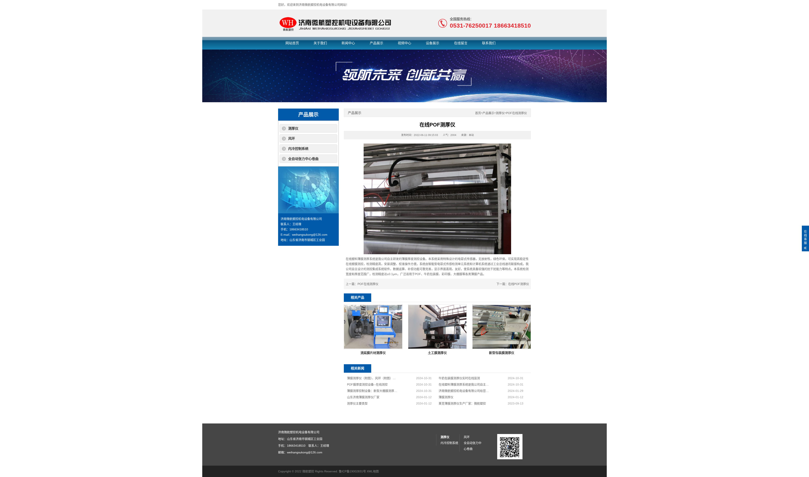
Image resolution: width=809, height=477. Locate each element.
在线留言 (460, 43)
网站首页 (292, 43)
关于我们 (320, 43)
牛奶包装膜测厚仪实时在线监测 (459, 378)
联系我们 (489, 43)
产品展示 (376, 43)
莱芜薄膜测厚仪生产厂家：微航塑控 (462, 403)
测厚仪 (293, 128)
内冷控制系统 (298, 148)
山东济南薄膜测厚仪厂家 (363, 397)
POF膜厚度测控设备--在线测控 (367, 384)
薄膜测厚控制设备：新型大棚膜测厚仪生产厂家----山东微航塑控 (372, 390)
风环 (291, 138)
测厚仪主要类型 (357, 403)
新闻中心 (348, 43)
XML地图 (373, 471)
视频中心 (404, 43)
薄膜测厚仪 (446, 397)
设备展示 (432, 43)
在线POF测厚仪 (518, 284)
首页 (478, 113)
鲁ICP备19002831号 (352, 471)
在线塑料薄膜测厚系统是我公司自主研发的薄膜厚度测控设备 (464, 384)
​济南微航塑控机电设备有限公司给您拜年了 (464, 390)
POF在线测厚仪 (516, 113)
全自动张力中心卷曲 (303, 159)
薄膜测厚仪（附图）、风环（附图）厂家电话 (372, 378)
